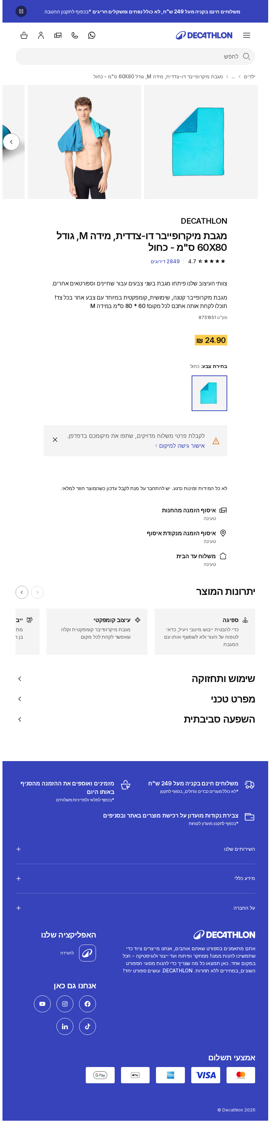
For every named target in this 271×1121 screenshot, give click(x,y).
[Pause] (18, 11)
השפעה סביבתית (217, 719)
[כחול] (207, 393)
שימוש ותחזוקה (221, 679)
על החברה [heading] (242, 908)
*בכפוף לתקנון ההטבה (140, 11)
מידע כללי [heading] (242, 878)
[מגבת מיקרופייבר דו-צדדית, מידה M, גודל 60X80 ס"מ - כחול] (198, 142)
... (231, 76)
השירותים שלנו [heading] (237, 849)
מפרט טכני (230, 699)
